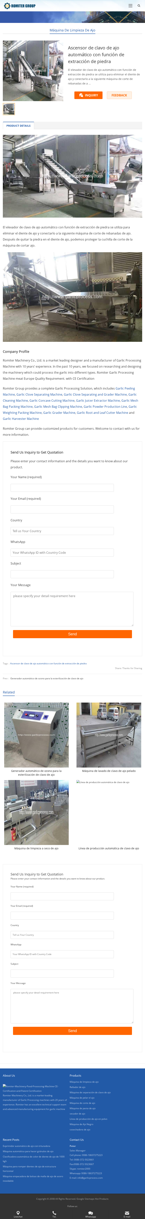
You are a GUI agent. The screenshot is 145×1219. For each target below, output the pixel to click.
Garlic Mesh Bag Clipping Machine (58, 407)
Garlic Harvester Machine (21, 419)
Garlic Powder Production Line (105, 407)
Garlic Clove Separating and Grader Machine (95, 394)
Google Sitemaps (85, 1198)
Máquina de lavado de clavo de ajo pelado (109, 771)
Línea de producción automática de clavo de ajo (109, 848)
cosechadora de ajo (80, 1129)
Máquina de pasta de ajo (83, 1108)
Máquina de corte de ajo (82, 1103)
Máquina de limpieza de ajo (72, 30)
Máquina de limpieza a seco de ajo (36, 848)
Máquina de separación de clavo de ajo (90, 1092)
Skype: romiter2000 (80, 1168)
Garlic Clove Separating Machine (39, 394)
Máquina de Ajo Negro (81, 1124)
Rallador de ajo (77, 1087)
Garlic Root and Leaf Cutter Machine (102, 413)
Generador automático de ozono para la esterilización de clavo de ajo (46, 678)
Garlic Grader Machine (59, 413)
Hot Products (102, 1198)
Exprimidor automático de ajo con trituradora (26, 1146)
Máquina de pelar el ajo (82, 1097)
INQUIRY (91, 95)
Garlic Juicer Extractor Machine (98, 400)
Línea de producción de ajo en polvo (88, 1119)
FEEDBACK (119, 95)
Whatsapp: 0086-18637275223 (86, 1173)
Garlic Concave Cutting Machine (52, 400)
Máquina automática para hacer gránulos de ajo (28, 1151)
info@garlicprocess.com (90, 1177)
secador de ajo (77, 1113)
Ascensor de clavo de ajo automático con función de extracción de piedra (48, 663)
